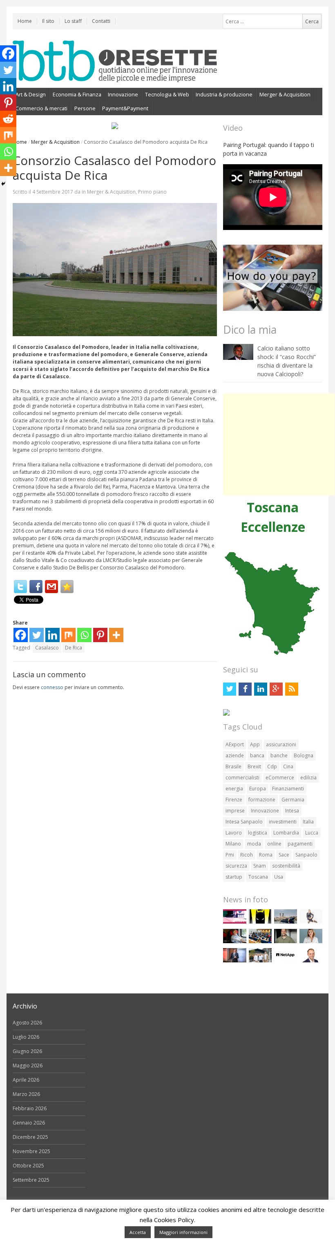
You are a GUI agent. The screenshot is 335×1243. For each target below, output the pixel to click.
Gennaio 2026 (29, 1122)
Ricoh (246, 854)
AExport (235, 744)
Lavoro (234, 832)
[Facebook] (35, 586)
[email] (51, 586)
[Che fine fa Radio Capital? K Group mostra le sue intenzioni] (310, 921)
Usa (278, 876)
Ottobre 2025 (28, 1165)
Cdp (272, 766)
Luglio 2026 (26, 1036)
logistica (257, 832)
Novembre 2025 (31, 1151)
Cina (288, 766)
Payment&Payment (125, 108)
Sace (284, 854)
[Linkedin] (52, 635)
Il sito (48, 21)
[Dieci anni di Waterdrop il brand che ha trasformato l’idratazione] (260, 960)
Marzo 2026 (26, 1094)
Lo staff (73, 21)
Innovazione (123, 94)
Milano (233, 843)
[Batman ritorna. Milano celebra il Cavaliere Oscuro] (260, 921)
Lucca (311, 832)
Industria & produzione (224, 94)
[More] (116, 635)
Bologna (303, 755)
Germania (292, 799)
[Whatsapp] (84, 635)
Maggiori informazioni (183, 1232)
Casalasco (47, 647)
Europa (257, 788)
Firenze (234, 799)
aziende (235, 755)
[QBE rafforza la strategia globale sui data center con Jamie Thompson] (310, 960)
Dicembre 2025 (30, 1137)
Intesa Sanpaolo (244, 821)
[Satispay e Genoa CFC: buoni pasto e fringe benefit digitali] (310, 941)
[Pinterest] (100, 635)
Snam (259, 865)
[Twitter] (20, 586)
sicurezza (236, 865)
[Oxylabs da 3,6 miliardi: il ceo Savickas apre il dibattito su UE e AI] (285, 941)
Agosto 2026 (27, 1022)
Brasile (233, 766)
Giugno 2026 (27, 1051)
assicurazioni (281, 744)
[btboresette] (115, 75)
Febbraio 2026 (30, 1108)
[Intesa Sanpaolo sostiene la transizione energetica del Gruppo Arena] (234, 960)
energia (234, 788)
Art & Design (31, 94)
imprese (235, 810)
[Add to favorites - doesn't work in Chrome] (67, 586)
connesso (52, 687)
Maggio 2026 (27, 1065)
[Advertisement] (279, 444)
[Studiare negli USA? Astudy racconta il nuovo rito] (260, 941)
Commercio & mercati (41, 108)
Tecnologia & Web (167, 94)
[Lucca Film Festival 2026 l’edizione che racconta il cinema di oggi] (234, 921)
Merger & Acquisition (284, 94)
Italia (308, 821)
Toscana (258, 876)
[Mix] (68, 635)
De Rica (73, 647)
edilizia (308, 777)
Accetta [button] (138, 1232)
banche (279, 755)
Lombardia (286, 832)
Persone (85, 108)
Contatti (101, 21)
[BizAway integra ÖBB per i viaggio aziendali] (234, 941)
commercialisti (242, 777)
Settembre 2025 (31, 1179)
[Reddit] (8, 119)
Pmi (230, 854)
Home (25, 21)
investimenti (283, 821)
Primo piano (152, 191)
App (255, 744)
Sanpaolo (306, 854)
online (274, 843)
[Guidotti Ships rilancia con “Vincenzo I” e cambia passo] (285, 921)
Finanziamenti (288, 788)
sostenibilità (286, 865)
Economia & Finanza (77, 94)
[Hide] (3, 184)
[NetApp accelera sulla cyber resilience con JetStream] (285, 960)
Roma (265, 854)
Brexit (254, 766)
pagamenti (300, 843)
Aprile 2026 (26, 1079)
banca (257, 755)
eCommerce (280, 777)
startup (234, 876)
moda (254, 843)
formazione (261, 799)
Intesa (292, 810)
